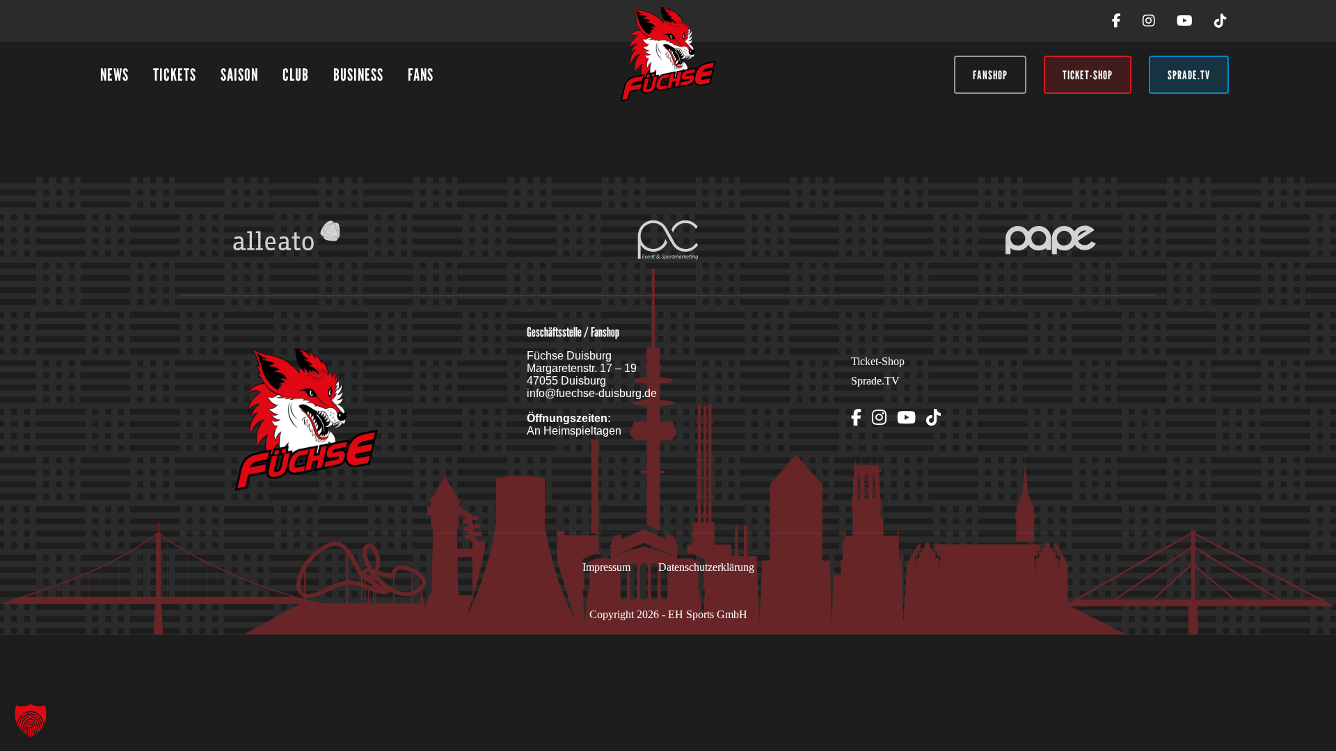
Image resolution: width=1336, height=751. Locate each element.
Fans (421, 75)
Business (358, 75)
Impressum (606, 567)
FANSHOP (990, 75)
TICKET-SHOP (1088, 75)
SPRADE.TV (1189, 75)
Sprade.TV (875, 381)
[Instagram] (1149, 21)
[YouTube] (1185, 21)
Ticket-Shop (878, 361)
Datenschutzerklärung (706, 567)
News (114, 75)
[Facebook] (1116, 21)
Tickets (174, 75)
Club (296, 75)
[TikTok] (1220, 21)
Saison (239, 75)
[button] (30, 720)
